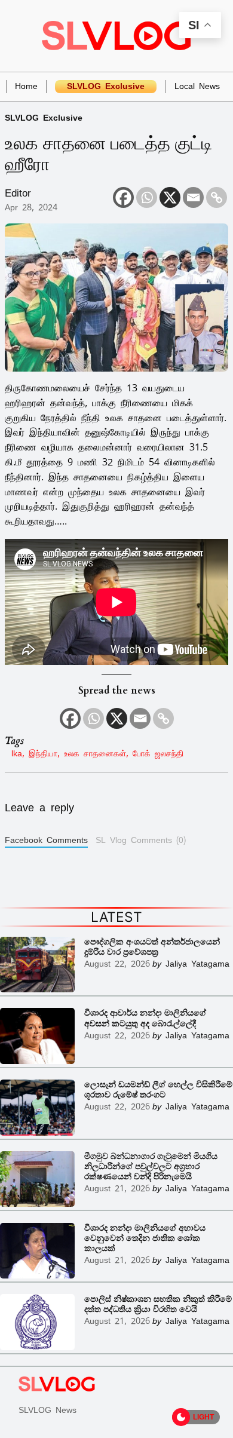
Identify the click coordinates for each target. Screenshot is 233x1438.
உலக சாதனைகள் (95, 753)
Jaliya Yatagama (197, 963)
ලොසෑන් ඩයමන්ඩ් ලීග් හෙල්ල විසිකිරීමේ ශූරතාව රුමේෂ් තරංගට (158, 1090)
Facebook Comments (46, 840)
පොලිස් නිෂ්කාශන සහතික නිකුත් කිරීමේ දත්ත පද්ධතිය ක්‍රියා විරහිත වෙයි (158, 1304)
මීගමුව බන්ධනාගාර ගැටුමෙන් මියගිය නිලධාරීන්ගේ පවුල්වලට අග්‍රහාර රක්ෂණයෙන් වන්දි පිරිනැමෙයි (150, 1166)
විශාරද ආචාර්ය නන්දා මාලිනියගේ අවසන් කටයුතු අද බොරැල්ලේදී (145, 1018)
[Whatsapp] (146, 197)
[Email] (193, 197)
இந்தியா (43, 753)
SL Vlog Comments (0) (141, 840)
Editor (18, 193)
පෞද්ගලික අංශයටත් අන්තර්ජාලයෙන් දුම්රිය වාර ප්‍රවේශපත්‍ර (152, 947)
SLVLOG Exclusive (43, 117)
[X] (170, 197)
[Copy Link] (216, 197)
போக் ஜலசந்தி (158, 753)
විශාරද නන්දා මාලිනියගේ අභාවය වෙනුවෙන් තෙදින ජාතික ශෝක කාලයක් (145, 1238)
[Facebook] (123, 197)
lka (16, 753)
